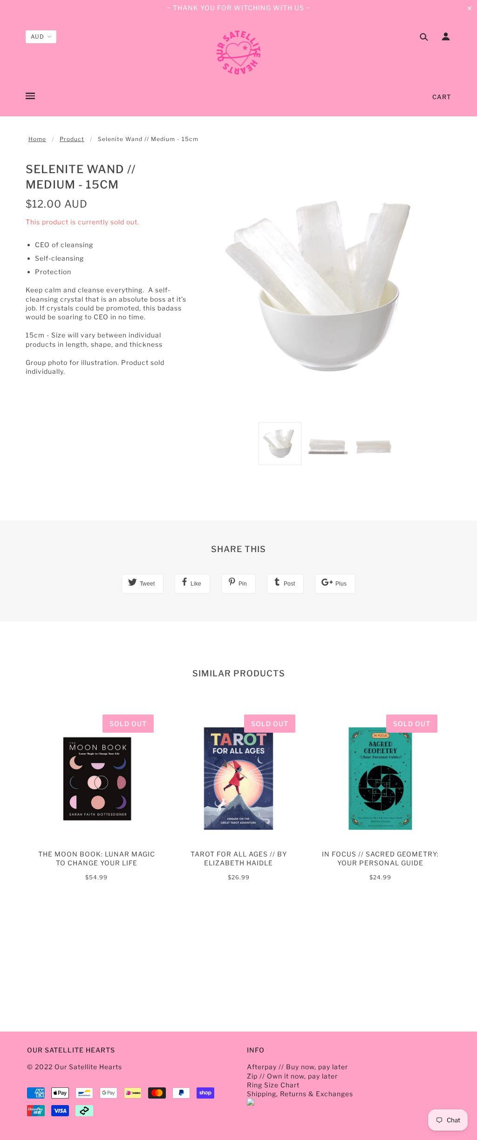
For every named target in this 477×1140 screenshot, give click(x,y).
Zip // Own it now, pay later (292, 1076)
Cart (441, 97)
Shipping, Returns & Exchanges (300, 1094)
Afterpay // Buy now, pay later (297, 1067)
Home (37, 138)
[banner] (238, 52)
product (72, 138)
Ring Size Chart (273, 1085)
